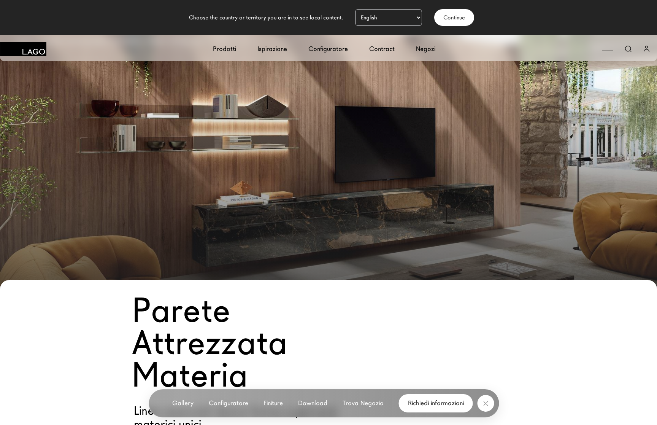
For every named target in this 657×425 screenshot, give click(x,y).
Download (312, 403)
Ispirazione (272, 49)
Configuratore (328, 49)
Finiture (273, 403)
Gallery (183, 403)
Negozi (425, 49)
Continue (454, 17)
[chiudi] (486, 403)
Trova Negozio (363, 403)
